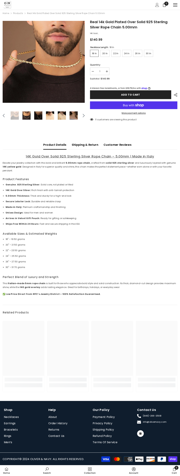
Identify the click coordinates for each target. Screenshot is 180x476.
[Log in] (157, 5)
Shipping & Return (85, 145)
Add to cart (130, 94)
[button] (3, 115)
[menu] (175, 5)
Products (18, 13)
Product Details (54, 145)
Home (6, 13)
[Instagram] (140, 433)
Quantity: (95, 64)
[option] (44, 62)
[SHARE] (174, 95)
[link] (23, 379)
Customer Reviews (117, 145)
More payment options (134, 113)
